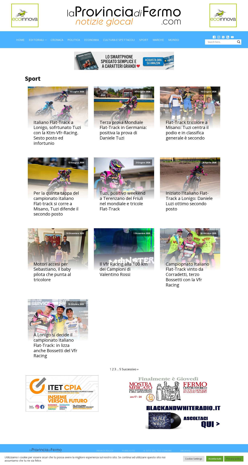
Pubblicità (128, 450)
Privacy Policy (105, 450)
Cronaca (57, 40)
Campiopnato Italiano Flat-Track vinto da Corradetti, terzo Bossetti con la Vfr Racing (187, 274)
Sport (143, 40)
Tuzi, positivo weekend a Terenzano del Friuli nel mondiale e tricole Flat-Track (122, 200)
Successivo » (130, 369)
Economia (91, 40)
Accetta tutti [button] (214, 458)
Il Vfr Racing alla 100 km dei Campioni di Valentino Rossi (124, 269)
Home (20, 40)
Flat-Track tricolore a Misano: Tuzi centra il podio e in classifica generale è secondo (187, 130)
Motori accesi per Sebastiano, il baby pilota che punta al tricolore (52, 271)
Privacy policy (233, 458)
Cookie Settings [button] (193, 458)
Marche (158, 40)
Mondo (173, 40)
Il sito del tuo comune (158, 450)
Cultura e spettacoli (119, 40)
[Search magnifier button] (238, 41)
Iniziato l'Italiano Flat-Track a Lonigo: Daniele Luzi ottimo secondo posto (189, 200)
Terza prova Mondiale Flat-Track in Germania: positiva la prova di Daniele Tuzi (123, 130)
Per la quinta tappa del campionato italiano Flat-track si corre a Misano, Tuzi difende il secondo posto (56, 203)
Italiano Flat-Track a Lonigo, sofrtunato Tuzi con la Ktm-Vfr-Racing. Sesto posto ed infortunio (57, 133)
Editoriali (36, 40)
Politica (74, 40)
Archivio (185, 450)
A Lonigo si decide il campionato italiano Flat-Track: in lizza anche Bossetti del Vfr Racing (55, 345)
